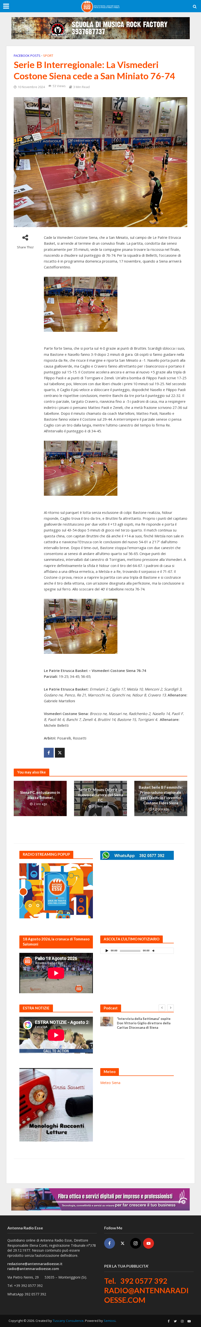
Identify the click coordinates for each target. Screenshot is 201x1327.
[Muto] (153, 950)
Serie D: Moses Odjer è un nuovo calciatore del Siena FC (100, 794)
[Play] (107, 950)
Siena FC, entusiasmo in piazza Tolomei (40, 795)
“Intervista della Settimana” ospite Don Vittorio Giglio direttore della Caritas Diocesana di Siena (144, 1023)
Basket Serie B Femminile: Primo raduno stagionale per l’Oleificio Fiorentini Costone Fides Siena (161, 795)
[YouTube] (148, 1243)
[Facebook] (109, 1243)
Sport (48, 55)
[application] (137, 951)
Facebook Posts (27, 55)
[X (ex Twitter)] (122, 1243)
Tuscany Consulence (68, 1320)
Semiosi (109, 1320)
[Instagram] (135, 1243)
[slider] (164, 951)
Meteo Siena (110, 1082)
